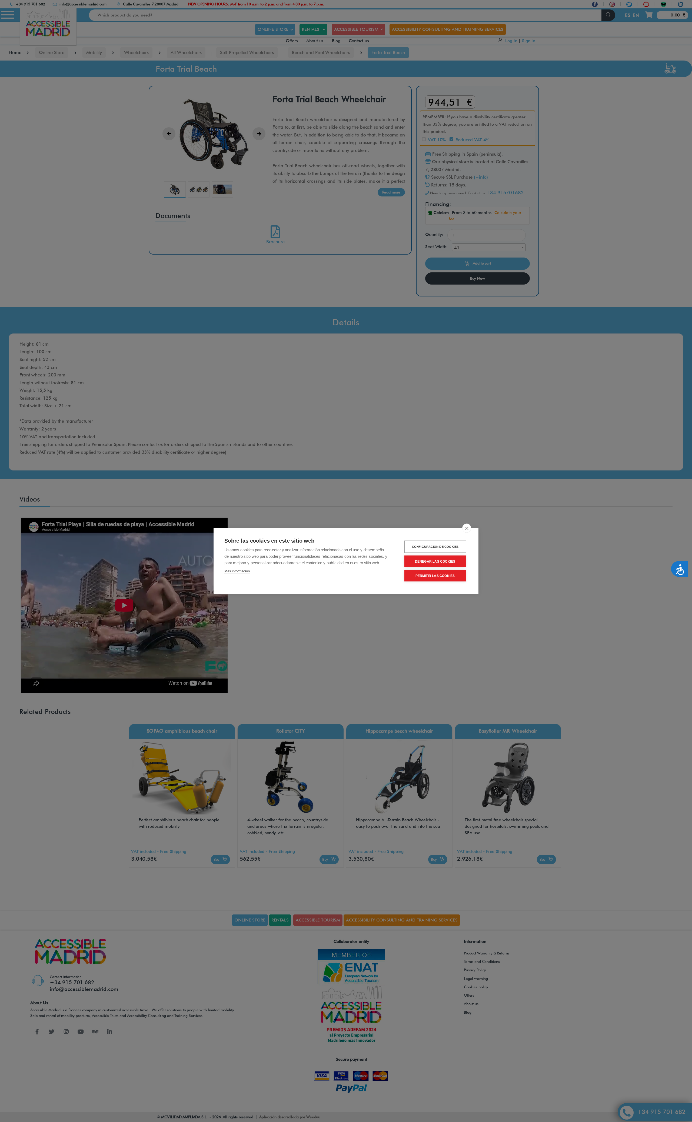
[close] (466, 528)
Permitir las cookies (435, 575)
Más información (237, 571)
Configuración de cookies (435, 546)
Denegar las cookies (435, 561)
